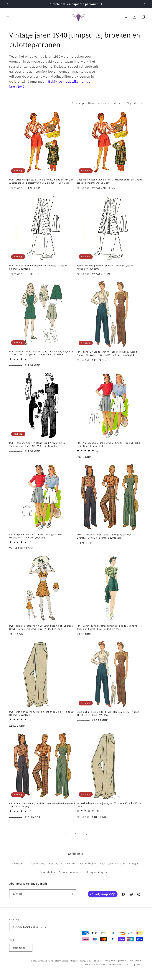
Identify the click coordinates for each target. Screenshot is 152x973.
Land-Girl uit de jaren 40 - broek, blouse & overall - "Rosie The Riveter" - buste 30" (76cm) (108, 713)
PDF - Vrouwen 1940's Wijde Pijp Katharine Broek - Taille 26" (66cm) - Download (41, 713)
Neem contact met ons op (46, 863)
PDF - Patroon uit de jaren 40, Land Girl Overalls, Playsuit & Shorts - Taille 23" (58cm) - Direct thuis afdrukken (41, 353)
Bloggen (134, 863)
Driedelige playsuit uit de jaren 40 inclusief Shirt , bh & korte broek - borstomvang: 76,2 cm (109, 181)
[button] (8, 17)
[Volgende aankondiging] (145, 4)
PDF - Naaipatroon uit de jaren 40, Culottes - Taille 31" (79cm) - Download (38, 267)
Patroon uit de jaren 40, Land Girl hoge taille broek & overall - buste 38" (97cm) (42, 805)
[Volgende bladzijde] (86, 834)
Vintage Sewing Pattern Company (54, 960)
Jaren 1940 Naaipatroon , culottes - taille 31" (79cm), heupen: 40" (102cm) (105, 267)
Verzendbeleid (88, 863)
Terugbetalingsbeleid (99, 872)
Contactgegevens (134, 964)
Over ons (70, 863)
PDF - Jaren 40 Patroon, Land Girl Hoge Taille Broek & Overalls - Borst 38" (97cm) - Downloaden (106, 536)
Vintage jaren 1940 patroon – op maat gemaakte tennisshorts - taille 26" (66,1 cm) (35, 536)
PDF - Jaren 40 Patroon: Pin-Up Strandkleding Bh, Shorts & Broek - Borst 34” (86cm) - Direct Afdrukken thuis (41, 627)
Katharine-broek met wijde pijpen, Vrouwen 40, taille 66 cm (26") (109, 805)
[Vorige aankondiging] (7, 4)
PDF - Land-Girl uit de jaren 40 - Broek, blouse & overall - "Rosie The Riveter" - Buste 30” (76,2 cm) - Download (107, 353)
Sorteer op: (78, 103)
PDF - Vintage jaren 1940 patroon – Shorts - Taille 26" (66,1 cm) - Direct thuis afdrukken (108, 444)
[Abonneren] (72, 893)
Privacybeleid (48, 872)
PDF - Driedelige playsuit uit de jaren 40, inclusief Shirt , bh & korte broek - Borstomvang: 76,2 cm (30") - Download (41, 181)
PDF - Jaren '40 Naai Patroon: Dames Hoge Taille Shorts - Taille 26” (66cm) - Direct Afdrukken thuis (108, 627)
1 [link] (66, 834)
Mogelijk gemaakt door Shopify (86, 960)
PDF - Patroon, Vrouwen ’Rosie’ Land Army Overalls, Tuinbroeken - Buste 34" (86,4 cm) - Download (37, 444)
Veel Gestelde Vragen (112, 863)
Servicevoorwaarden (71, 872)
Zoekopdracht (18, 863)
